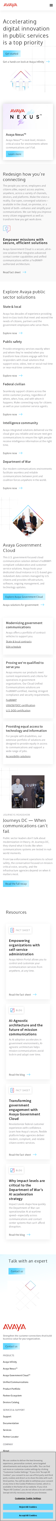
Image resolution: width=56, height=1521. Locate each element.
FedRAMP (11, 700)
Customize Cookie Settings (28, 1498)
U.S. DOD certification (18, 710)
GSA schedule (13, 646)
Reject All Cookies (28, 1506)
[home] (10, 5)
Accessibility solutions (18, 756)
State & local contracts (19, 641)
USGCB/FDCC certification (20, 705)
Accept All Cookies (28, 1515)
